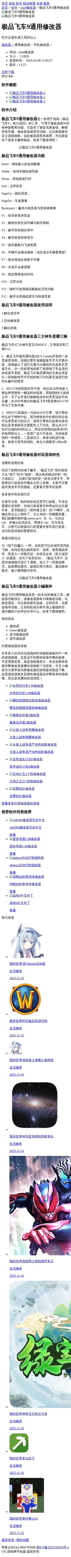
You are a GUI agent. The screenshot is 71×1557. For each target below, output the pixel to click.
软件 (19, 3)
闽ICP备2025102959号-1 (52, 1547)
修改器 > (8, 45)
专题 (39, 3)
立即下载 (8, 72)
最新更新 (8, 1540)
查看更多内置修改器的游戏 (20, 803)
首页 (5, 3)
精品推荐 (29, 3)
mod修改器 (28, 7)
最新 (46, 3)
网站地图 (22, 1540)
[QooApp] (27, 93)
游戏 (12, 3)
